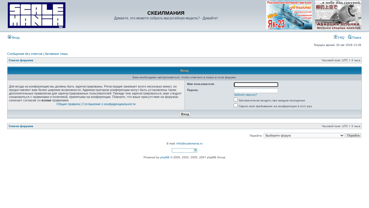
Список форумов (21, 60)
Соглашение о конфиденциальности (108, 104)
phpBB (165, 157)
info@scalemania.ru (189, 143)
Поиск (356, 37)
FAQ (340, 37)
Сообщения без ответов (24, 53)
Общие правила (68, 104)
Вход (15, 37)
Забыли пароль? (245, 94)
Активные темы (56, 53)
